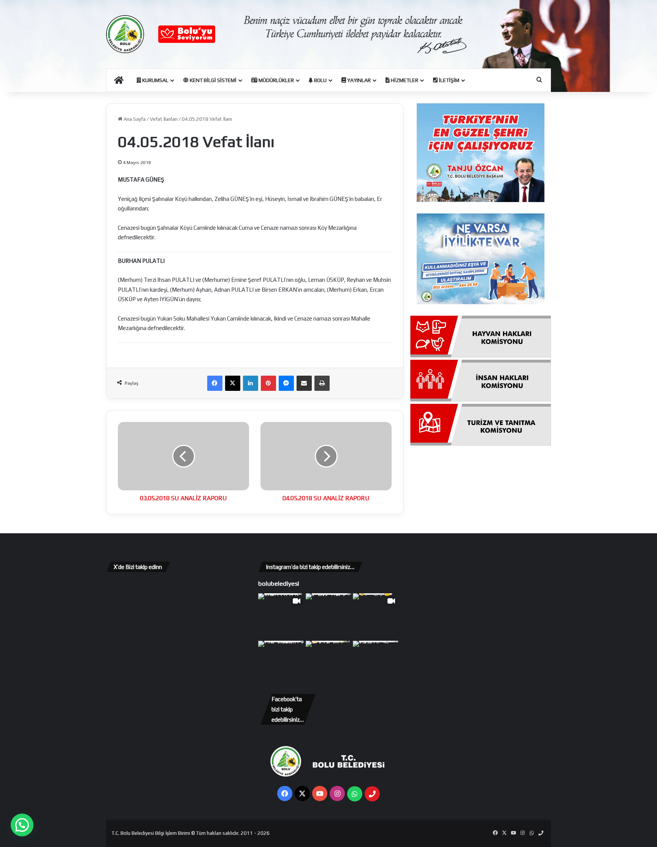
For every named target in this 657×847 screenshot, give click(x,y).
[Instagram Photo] (329, 616)
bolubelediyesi (278, 583)
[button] (22, 825)
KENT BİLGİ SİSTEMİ (212, 80)
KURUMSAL (154, 80)
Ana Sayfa (134, 119)
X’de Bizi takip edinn (138, 567)
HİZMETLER (404, 80)
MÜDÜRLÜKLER (275, 80)
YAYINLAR (358, 80)
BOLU (320, 80)
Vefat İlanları (164, 119)
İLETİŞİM (448, 80)
